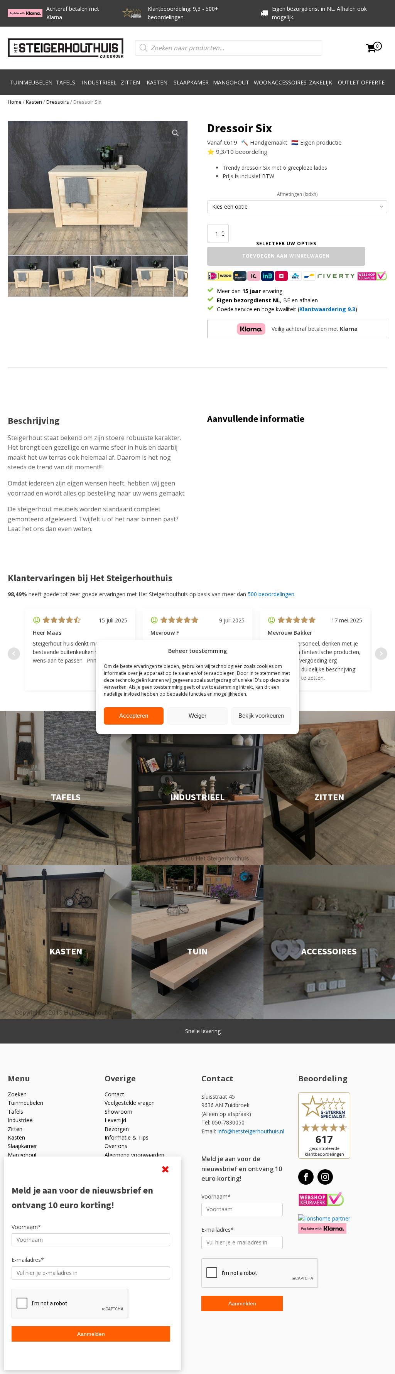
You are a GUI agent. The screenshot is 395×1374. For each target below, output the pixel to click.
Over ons (116, 1146)
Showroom (118, 1111)
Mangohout (231, 82)
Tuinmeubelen (31, 82)
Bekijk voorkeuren (261, 715)
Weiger (197, 715)
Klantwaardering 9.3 (327, 309)
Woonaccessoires (280, 82)
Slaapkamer (191, 82)
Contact (114, 1094)
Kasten (157, 82)
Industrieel (99, 82)
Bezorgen (117, 1129)
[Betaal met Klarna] (322, 1228)
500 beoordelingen (271, 594)
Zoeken (17, 1094)
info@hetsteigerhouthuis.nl (251, 1131)
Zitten (130, 82)
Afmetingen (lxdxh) (297, 194)
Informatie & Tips (127, 1137)
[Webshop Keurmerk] (321, 1199)
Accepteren (133, 715)
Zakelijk (320, 82)
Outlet (348, 82)
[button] (175, 133)
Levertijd (115, 1120)
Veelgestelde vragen (130, 1102)
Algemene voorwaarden (134, 1154)
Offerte (373, 82)
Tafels (65, 82)
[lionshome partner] (324, 1218)
